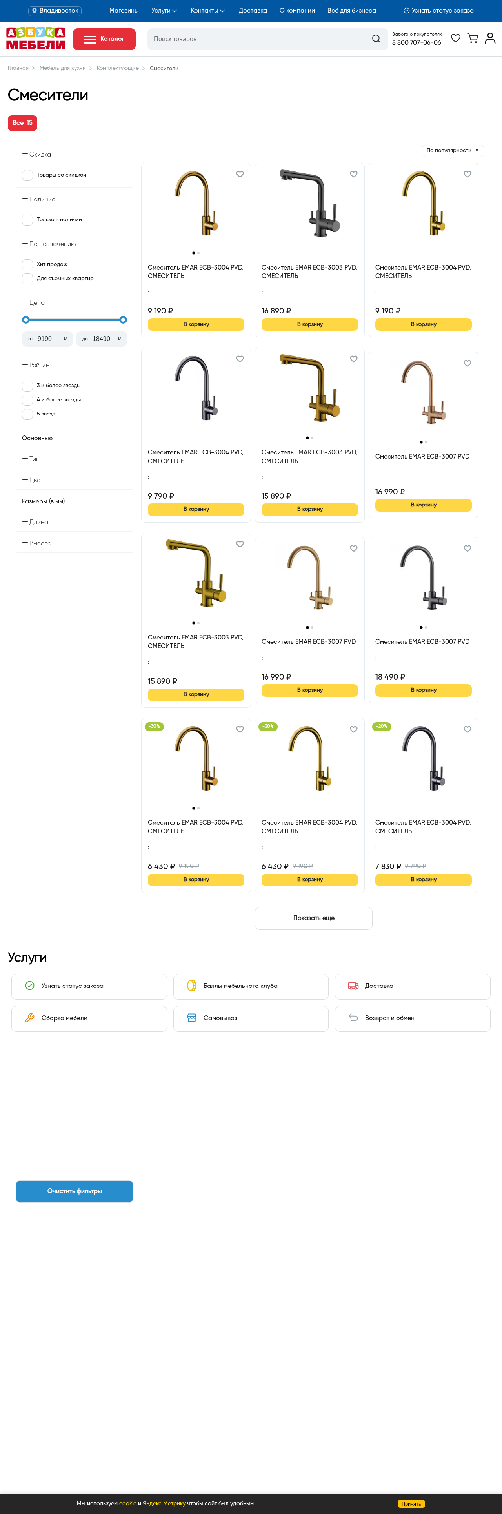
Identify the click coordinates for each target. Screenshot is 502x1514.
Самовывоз (220, 1018)
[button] (240, 175)
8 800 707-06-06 (416, 43)
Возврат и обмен (390, 1018)
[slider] (26, 320)
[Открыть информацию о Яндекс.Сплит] (176, 300)
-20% (381, 726)
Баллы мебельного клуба (241, 986)
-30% (154, 726)
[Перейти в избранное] (455, 42)
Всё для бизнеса (351, 11)
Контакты (204, 11)
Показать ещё (314, 918)
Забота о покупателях (417, 34)
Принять (411, 1504)
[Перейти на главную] (35, 47)
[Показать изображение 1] (193, 252)
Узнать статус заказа (443, 11)
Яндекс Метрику (164, 1504)
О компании (297, 11)
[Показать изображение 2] (198, 253)
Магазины (124, 11)
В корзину (196, 324)
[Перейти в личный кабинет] (490, 42)
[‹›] (196, 208)
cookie (127, 1504)
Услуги (161, 11)
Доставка (253, 11)
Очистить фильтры (74, 1191)
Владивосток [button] (59, 11)
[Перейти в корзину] (472, 42)
